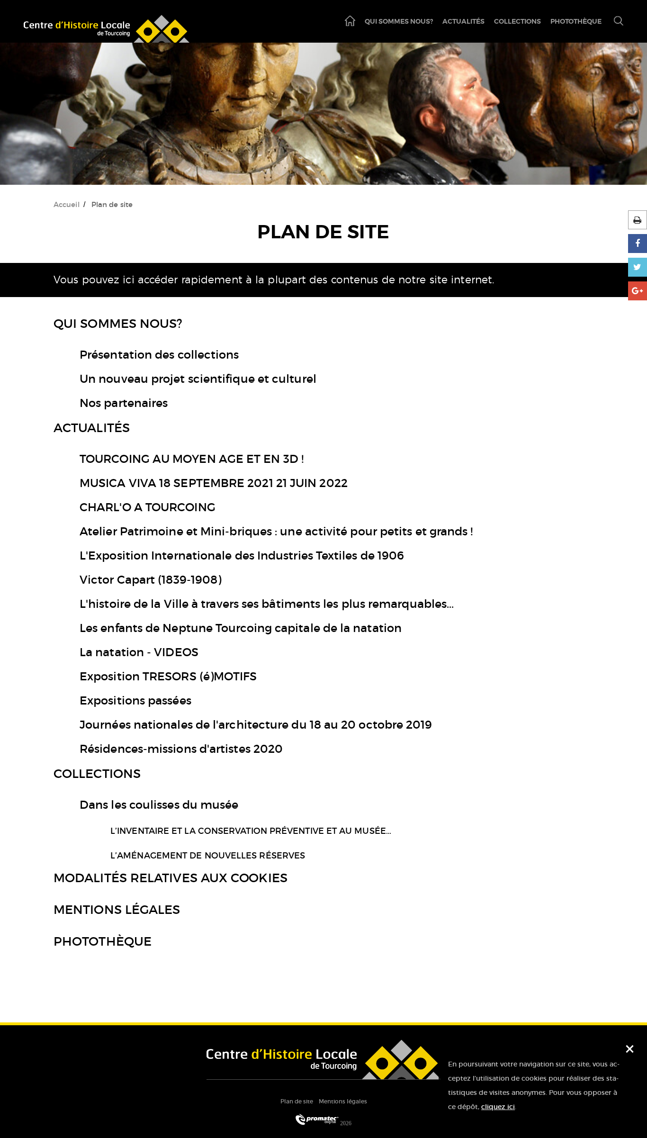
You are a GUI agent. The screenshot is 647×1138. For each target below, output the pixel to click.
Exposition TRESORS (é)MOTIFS (168, 676)
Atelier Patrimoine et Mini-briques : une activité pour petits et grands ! (276, 531)
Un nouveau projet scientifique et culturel (198, 379)
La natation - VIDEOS (139, 652)
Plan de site (296, 1101)
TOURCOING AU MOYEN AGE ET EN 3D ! (192, 459)
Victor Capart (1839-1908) (150, 580)
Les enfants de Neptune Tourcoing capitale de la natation (241, 628)
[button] (614, 21)
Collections (517, 21)
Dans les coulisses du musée (159, 805)
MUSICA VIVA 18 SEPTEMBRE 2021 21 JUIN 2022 (214, 483)
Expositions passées (135, 700)
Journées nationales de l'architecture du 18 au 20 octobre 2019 (256, 725)
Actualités (463, 21)
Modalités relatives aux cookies (171, 877)
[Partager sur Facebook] (637, 243)
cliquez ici (498, 1106)
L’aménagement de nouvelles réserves (207, 855)
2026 (345, 1123)
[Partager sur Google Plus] (637, 290)
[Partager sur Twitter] (637, 267)
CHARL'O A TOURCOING (148, 507)
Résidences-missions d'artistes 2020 (181, 749)
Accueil (67, 204)
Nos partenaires (124, 403)
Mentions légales (117, 909)
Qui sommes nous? (399, 21)
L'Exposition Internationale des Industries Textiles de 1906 (242, 555)
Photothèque (576, 21)
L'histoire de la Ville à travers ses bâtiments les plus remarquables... (267, 604)
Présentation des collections (159, 354)
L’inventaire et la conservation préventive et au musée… (250, 831)
